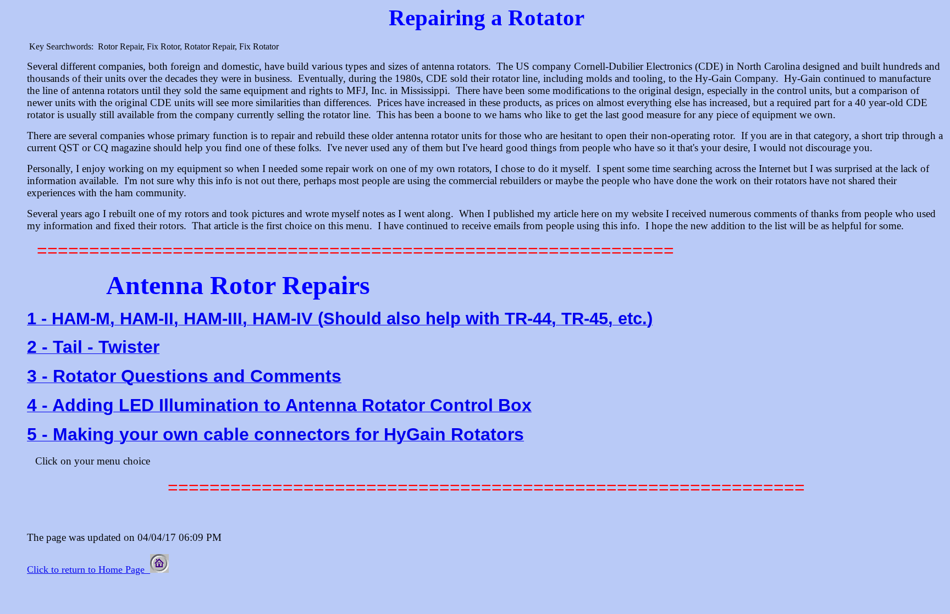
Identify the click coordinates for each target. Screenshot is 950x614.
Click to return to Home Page (88, 569)
